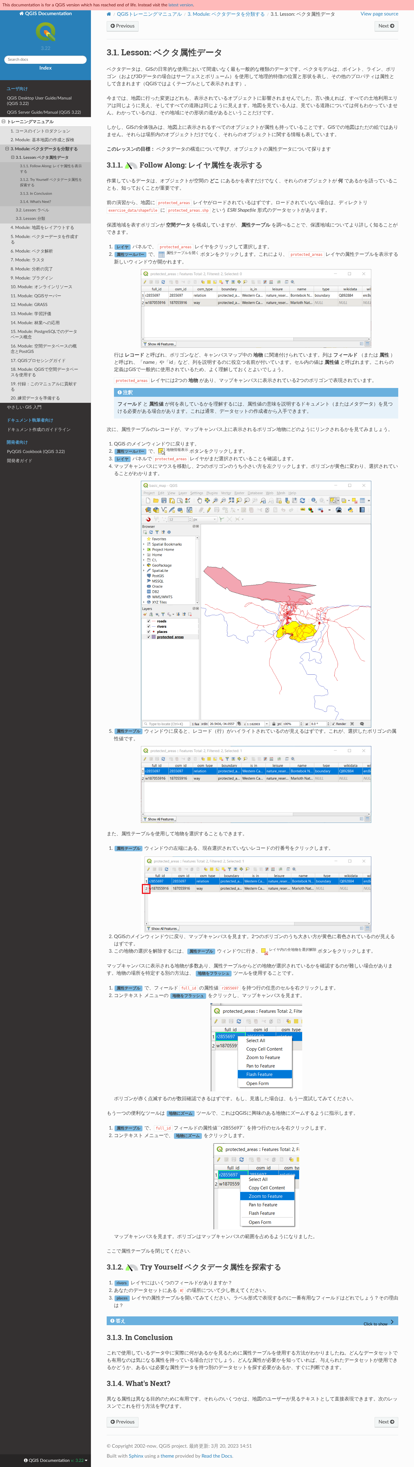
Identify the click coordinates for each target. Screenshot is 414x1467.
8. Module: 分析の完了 (32, 269)
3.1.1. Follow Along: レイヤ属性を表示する (51, 169)
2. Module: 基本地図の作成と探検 (42, 140)
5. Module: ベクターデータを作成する (44, 239)
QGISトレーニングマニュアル (149, 14)
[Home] (109, 14)
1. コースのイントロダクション (40, 131)
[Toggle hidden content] (380, 1322)
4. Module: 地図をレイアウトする (42, 227)
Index (45, 68)
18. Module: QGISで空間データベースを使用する (44, 372)
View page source (379, 13)
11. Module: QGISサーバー (36, 296)
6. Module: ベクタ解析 (32, 251)
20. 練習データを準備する (35, 398)
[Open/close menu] (3, 122)
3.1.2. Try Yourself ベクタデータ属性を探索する (51, 182)
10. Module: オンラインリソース (41, 287)
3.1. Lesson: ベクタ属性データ (42, 158)
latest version (181, 5)
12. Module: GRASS (29, 304)
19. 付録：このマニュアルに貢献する (44, 387)
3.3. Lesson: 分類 (30, 219)
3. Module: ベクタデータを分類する (44, 149)
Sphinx (136, 1456)
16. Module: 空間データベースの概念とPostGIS (44, 349)
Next (384, 26)
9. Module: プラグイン (32, 278)
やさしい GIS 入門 (24, 407)
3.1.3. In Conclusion (36, 193)
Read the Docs (217, 1456)
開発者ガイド (19, 460)
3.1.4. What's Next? (35, 202)
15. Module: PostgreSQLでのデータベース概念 (44, 334)
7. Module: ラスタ (28, 260)
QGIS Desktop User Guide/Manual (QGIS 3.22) (39, 101)
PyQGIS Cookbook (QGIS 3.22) (36, 451)
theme (167, 1456)
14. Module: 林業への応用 (35, 323)
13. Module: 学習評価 (31, 313)
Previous (125, 26)
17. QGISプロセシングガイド (38, 360)
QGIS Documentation (48, 13)
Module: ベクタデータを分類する (226, 14)
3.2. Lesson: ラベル (32, 210)
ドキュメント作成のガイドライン (39, 429)
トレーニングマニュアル (30, 121)
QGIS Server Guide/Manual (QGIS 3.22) (44, 112)
